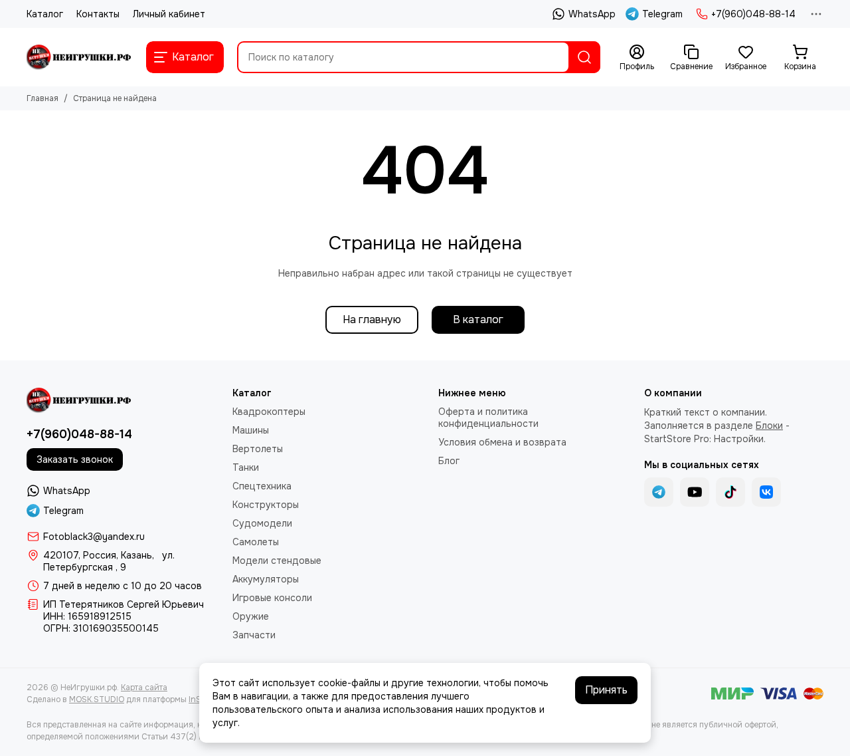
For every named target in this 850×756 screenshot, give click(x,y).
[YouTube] (694, 492)
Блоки (769, 426)
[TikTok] (730, 492)
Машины (250, 430)
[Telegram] (658, 492)
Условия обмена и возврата (502, 442)
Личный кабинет (169, 14)
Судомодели (262, 523)
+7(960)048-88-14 (753, 14)
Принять (606, 690)
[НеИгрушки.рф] (80, 57)
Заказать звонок (75, 459)
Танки (245, 467)
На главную (372, 319)
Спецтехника (262, 486)
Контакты (98, 14)
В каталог (478, 319)
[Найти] (584, 57)
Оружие (250, 616)
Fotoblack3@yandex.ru (94, 537)
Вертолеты (257, 449)
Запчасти (254, 635)
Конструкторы (265, 505)
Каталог (45, 14)
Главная (42, 98)
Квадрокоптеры (268, 412)
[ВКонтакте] (766, 492)
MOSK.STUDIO (96, 699)
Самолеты (255, 542)
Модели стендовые (276, 561)
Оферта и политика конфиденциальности (488, 418)
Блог (449, 461)
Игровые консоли (272, 598)
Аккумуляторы (265, 579)
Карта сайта (144, 687)
